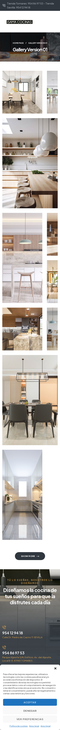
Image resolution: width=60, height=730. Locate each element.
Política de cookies (19, 726)
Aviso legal (34, 726)
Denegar (30, 710)
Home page (18, 43)
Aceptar (30, 702)
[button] (55, 668)
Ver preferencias (30, 719)
